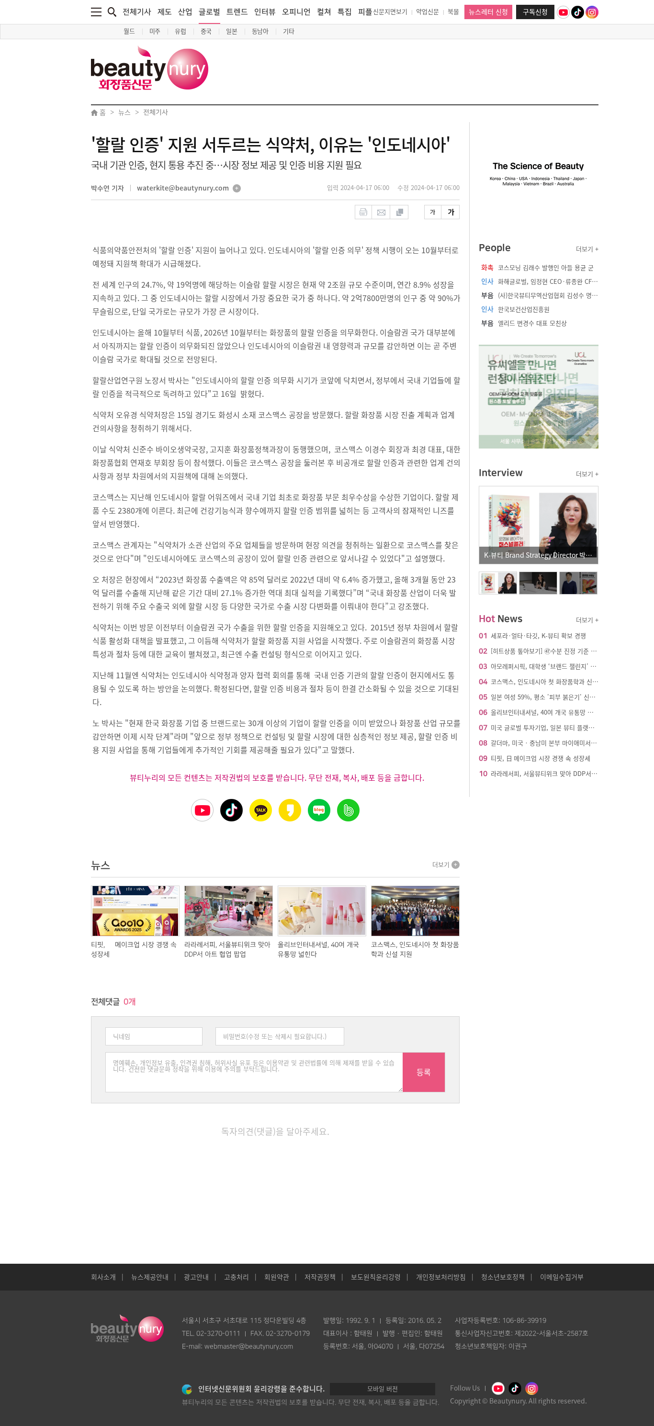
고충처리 (236, 1277)
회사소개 (103, 1277)
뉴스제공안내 (150, 1277)
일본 (231, 31)
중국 (206, 31)
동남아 (260, 31)
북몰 (453, 12)
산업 (185, 12)
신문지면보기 (390, 12)
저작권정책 (320, 1277)
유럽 (180, 31)
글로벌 (209, 12)
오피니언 (296, 12)
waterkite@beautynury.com (183, 188)
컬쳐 (324, 12)
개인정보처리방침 (441, 1277)
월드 (129, 31)
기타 (288, 31)
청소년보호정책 (503, 1277)
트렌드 (237, 12)
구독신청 (535, 12)
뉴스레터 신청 (488, 12)
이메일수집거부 (562, 1277)
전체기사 (137, 12)
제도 (165, 12)
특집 (345, 12)
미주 (155, 31)
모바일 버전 (382, 1389)
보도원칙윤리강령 (376, 1277)
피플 (365, 12)
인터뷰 (265, 12)
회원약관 (276, 1277)
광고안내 (196, 1277)
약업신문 (427, 12)
